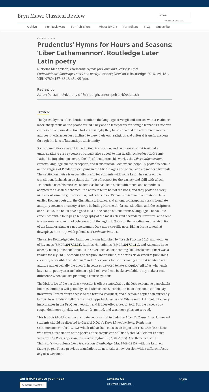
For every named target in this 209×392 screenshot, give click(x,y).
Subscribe (163, 26)
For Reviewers (55, 26)
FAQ (147, 26)
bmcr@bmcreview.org (119, 383)
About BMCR (108, 26)
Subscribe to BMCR (33, 384)
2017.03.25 (72, 244)
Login (183, 379)
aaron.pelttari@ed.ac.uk (120, 94)
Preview (43, 112)
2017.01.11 (130, 244)
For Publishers (81, 26)
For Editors (130, 26)
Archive (32, 26)
